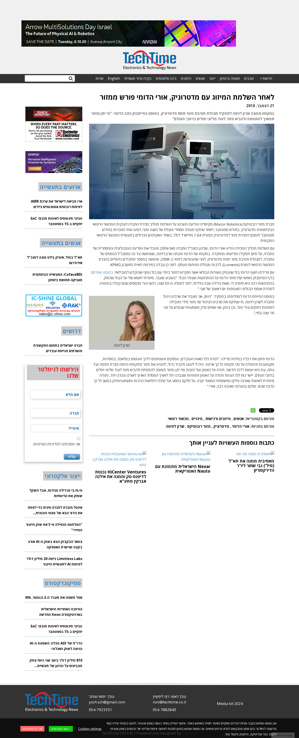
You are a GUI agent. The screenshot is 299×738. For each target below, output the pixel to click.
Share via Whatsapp (253, 410)
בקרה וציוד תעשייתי (137, 78)
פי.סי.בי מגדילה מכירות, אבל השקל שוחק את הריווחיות (55, 493)
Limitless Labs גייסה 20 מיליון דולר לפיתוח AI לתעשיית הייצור (54, 561)
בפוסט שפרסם (102, 272)
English (114, 78)
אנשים (200, 78)
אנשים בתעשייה (61, 243)
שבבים (248, 78)
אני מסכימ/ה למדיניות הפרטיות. (56, 444)
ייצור (212, 78)
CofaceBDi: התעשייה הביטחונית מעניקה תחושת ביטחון (57, 277)
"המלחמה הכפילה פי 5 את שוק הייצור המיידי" (54, 527)
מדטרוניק (221, 426)
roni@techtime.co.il (169, 701)
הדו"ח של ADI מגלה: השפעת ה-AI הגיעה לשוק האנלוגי (56, 646)
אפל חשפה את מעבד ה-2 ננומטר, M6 (53, 597)
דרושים (72, 331)
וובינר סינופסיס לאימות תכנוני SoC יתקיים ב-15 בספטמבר (56, 221)
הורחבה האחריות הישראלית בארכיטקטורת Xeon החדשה (60, 612)
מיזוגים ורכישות (218, 418)
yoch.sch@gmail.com (107, 701)
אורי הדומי (240, 426)
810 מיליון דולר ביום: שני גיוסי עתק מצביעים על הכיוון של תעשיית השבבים (56, 663)
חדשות (267, 78)
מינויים (197, 418)
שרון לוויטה (175, 426)
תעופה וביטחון (230, 78)
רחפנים (186, 78)
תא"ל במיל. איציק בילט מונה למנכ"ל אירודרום (54, 260)
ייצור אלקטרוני (63, 476)
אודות (99, 78)
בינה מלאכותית (166, 78)
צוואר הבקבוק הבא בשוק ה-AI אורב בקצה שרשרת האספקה (55, 544)
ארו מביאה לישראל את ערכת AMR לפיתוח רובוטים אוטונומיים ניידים (56, 204)
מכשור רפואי (178, 418)
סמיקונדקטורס (63, 583)
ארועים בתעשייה (60, 187)
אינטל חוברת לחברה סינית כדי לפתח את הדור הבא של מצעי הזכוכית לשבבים (55, 510)
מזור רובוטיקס (199, 426)
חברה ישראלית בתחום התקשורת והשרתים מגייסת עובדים (57, 348)
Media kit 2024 (230, 703)
